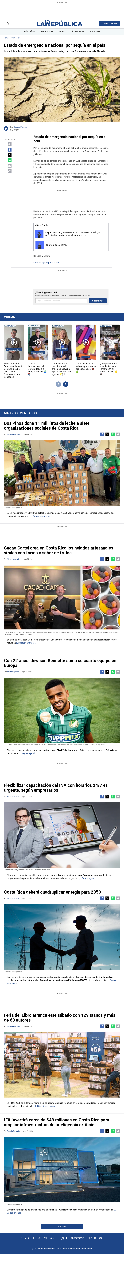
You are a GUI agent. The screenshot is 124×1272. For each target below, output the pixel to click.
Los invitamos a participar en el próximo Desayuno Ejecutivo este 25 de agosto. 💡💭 (61, 369)
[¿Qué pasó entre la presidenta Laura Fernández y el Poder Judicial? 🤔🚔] (110, 342)
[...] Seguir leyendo (38, 516)
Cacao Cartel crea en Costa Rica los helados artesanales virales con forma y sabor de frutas (58, 550)
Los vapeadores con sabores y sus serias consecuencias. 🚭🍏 (86, 367)
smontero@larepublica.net (46, 262)
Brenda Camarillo (13, 1131)
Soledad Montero (20, 127)
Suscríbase (95, 1238)
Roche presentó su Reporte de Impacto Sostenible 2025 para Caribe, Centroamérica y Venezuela (13, 370)
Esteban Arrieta (13, 796)
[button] (109, 23)
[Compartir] (10, 171)
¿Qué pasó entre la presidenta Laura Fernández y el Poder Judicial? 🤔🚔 (108, 369)
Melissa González (14, 434)
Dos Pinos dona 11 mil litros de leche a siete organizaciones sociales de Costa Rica (46, 426)
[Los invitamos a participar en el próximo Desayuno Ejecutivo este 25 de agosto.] (62, 342)
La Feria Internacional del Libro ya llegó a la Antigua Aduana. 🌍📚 (37, 369)
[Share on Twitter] (10, 155)
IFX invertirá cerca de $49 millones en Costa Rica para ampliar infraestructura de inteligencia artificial (56, 1122)
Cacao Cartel (57, 639)
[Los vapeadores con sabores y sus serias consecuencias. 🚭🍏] (86, 342)
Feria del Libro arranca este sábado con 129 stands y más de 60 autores (59, 1018)
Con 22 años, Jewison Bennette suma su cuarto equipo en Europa (60, 663)
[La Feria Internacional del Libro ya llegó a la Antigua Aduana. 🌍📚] (38, 342)
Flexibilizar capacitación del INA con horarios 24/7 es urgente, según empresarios (56, 788)
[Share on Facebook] (10, 150)
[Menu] (7, 23)
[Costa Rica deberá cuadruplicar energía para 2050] (62, 937)
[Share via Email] (10, 166)
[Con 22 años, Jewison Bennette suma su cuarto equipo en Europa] (62, 710)
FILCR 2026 (15, 1103)
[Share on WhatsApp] (10, 160)
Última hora (16, 38)
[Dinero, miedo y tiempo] (39, 245)
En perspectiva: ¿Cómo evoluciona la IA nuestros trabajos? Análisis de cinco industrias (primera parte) (73, 233)
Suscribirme (97, 301)
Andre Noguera (13, 672)
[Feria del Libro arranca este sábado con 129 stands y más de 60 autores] (62, 1065)
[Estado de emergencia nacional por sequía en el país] (62, 89)
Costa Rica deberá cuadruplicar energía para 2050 (52, 892)
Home (6, 38)
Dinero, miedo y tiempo (56, 245)
